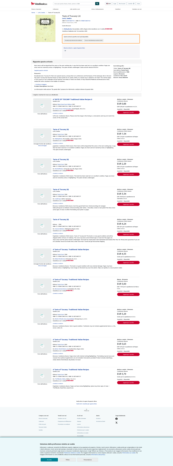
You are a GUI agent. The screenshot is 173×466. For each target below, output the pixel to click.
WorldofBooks (59, 168)
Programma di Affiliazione (64, 421)
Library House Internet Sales (63, 108)
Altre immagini (42, 145)
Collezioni (55, 9)
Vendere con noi (136, 9)
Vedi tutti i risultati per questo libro (86, 404)
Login (114, 3)
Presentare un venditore (64, 424)
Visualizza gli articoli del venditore (73, 40)
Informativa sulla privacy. (98, 454)
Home (33, 12)
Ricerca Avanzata (36, 9)
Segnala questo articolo (41, 70)
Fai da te (98, 418)
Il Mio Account (42, 424)
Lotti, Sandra (41, 12)
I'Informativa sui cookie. (129, 452)
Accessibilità (80, 435)
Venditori (117, 9)
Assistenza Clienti (100, 421)
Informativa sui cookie (82, 433)
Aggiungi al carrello (128, 112)
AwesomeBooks (59, 229)
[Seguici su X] (116, 423)
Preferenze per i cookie (83, 430)
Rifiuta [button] (67, 460)
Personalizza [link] (88, 460)
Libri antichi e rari (75, 9)
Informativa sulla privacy (83, 427)
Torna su (86, 410)
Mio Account (122, 3)
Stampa (79, 421)
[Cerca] (97, 3)
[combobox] (74, 3)
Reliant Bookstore (60, 259)
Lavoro (79, 424)
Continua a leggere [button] (41, 84)
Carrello (41, 430)
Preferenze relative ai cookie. (72, 452)
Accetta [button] (49, 460)
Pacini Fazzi (60, 134)
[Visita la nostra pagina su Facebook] (116, 419)
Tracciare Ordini (43, 427)
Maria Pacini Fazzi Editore (64, 104)
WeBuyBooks (58, 138)
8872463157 (70, 20)
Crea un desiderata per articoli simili (93, 40)
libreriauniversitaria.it (61, 289)
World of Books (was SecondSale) (64, 319)
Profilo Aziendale (81, 418)
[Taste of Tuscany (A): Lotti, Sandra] (45, 15)
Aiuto (138, 3)
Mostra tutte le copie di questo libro (74, 48)
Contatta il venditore (58, 113)
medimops (58, 199)
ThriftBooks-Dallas (60, 379)
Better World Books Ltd (61, 349)
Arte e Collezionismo (97, 9)
